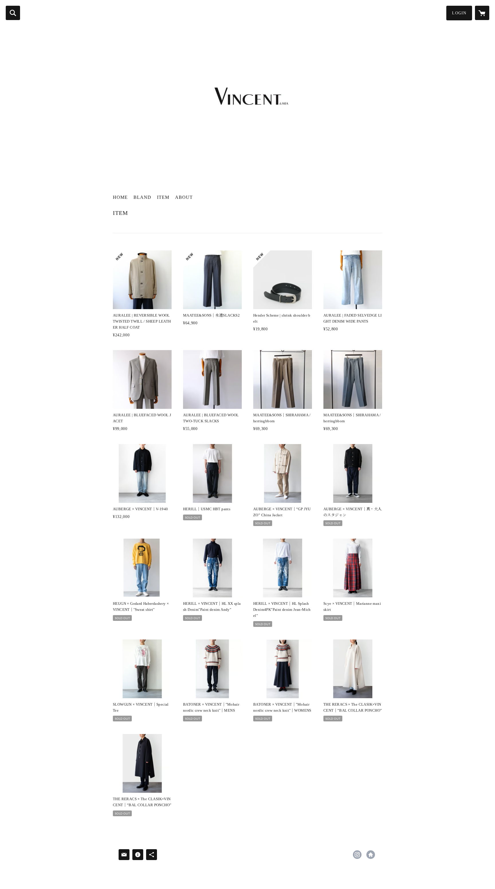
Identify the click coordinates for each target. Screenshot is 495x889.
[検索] (13, 13)
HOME (120, 197)
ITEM (163, 197)
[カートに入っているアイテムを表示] (482, 13)
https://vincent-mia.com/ (370, 854)
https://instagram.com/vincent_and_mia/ (357, 854)
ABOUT (184, 197)
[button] (459, 13)
